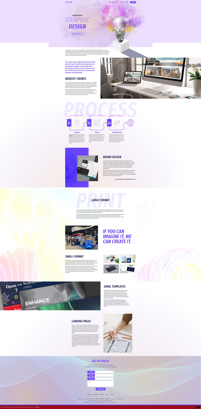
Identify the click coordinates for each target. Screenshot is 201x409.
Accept (198, 407)
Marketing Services (88, 402)
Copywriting (114, 398)
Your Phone (91, 378)
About (127, 2)
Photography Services (120, 398)
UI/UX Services (92, 398)
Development (115, 2)
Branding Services (108, 398)
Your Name (91, 372)
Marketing (122, 2)
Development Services (92, 400)
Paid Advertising (94, 402)
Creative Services (80, 398)
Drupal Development (100, 400)
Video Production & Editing (100, 398)
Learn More (37, 407)
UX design (71, 135)
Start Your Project (77, 34)
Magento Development (108, 400)
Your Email (91, 375)
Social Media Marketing (101, 402)
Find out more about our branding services (125, 179)
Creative (109, 2)
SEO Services (108, 402)
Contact (133, 2)
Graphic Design (86, 398)
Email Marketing (113, 402)
